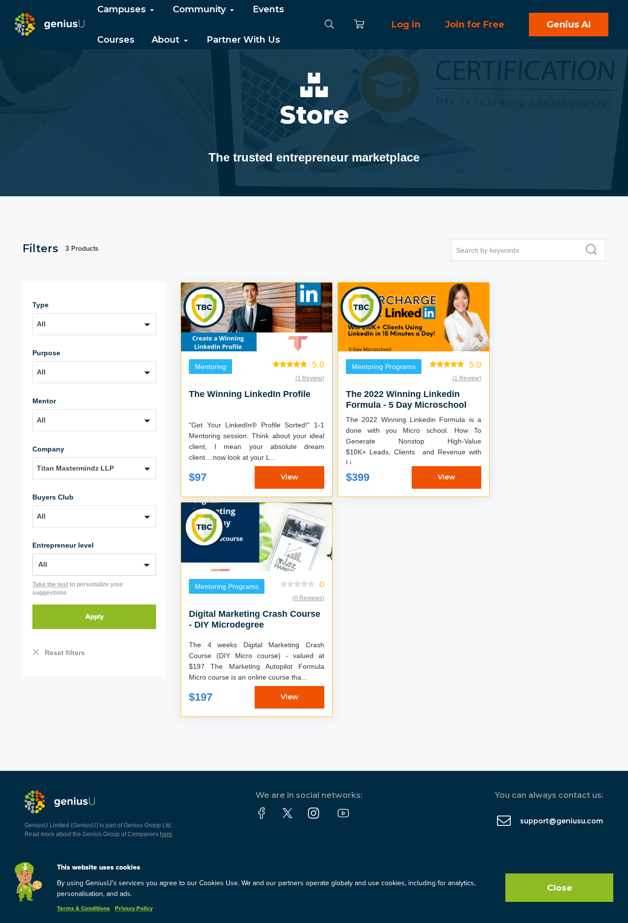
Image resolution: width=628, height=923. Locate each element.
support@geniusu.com (561, 821)
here (166, 834)
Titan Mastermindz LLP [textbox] (75, 468)
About (167, 39)
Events (268, 9)
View (289, 477)
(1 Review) (309, 378)
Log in (406, 24)
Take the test (50, 584)
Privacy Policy (134, 909)
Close (559, 888)
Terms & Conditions (83, 909)
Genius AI (569, 24)
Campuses (122, 9)
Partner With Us (243, 39)
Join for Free (474, 24)
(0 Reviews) (308, 598)
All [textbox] (41, 324)
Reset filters (65, 653)
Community (200, 9)
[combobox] (94, 324)
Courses (115, 39)
